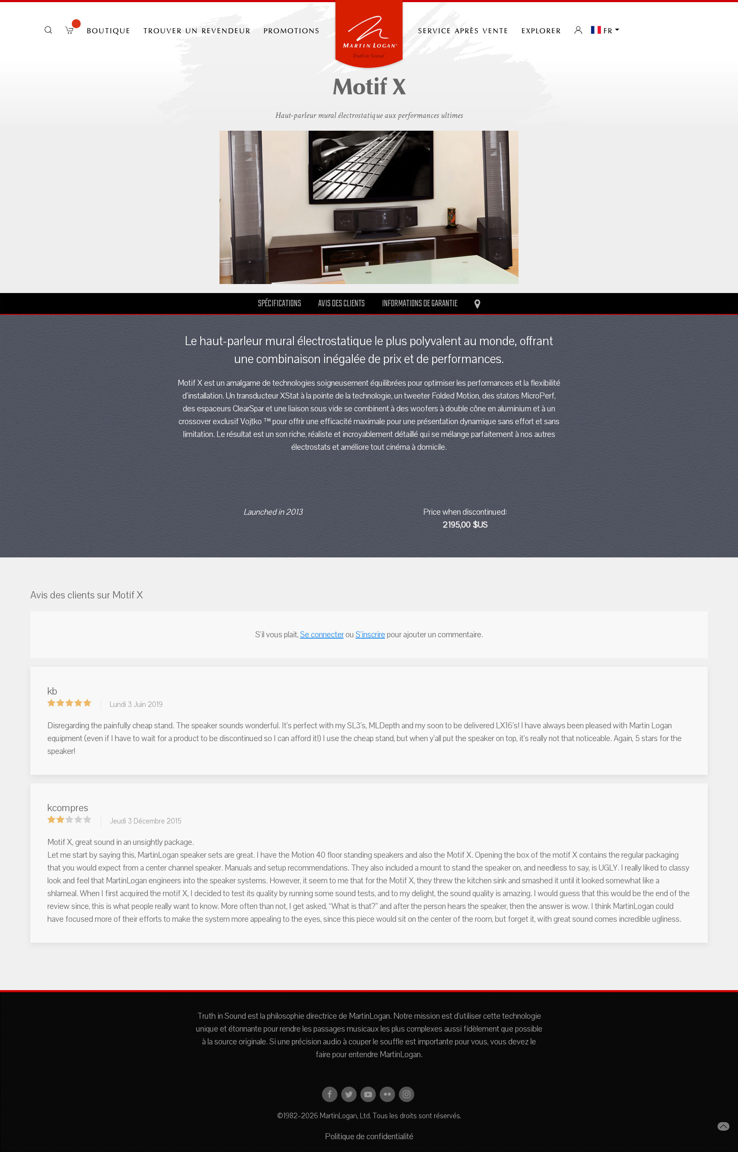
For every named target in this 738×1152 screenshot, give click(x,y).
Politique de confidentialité (369, 1136)
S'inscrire (370, 634)
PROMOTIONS (292, 29)
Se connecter (322, 634)
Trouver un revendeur (197, 29)
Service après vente (463, 29)
